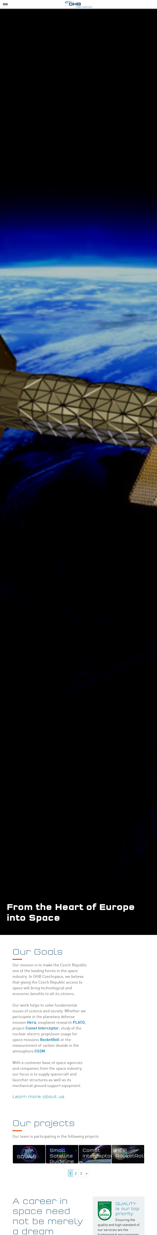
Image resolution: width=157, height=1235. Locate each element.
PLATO (79, 1022)
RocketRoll (50, 1039)
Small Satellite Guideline (62, 1156)
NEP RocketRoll (130, 1153)
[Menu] (5, 4)
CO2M (39, 1051)
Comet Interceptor (42, 1028)
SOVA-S (26, 1157)
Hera (31, 1022)
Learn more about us (38, 1097)
